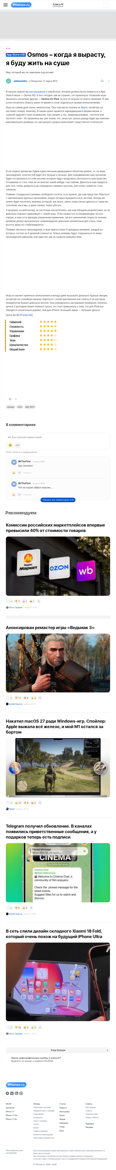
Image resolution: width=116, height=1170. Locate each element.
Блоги (62, 1115)
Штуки (36, 1127)
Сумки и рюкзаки (40, 1131)
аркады (10, 406)
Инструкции (91, 1107)
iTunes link (26, 315)
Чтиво (62, 1126)
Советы (89, 1103)
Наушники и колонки (42, 1107)
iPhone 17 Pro (12, 1115)
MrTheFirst (24, 461)
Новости (63, 1107)
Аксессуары (65, 1111)
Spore (84, 107)
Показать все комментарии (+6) (58, 500)
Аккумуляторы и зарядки (44, 1110)
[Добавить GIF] (17, 445)
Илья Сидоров (15, 607)
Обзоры (36, 1103)
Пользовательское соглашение (14, 1151)
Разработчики (92, 1114)
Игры (8, 48)
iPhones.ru (40, 1164)
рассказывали (37, 91)
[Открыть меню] (5, 5)
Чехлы (36, 1124)
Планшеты (38, 1117)
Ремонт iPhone (92, 1117)
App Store (29, 406)
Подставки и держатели (43, 1137)
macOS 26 (10, 1107)
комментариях (30, 451)
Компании (64, 1123)
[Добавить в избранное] (102, 80)
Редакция (90, 1123)
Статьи (63, 1103)
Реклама (89, 1127)
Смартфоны (38, 1114)
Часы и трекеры (40, 1120)
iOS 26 (8, 1103)
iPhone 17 (10, 1111)
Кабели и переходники (43, 1134)
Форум (62, 1119)
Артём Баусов (15, 703)
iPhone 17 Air (11, 1119)
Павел (12, 808)
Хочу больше (58, 1050)
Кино (62, 1130)
